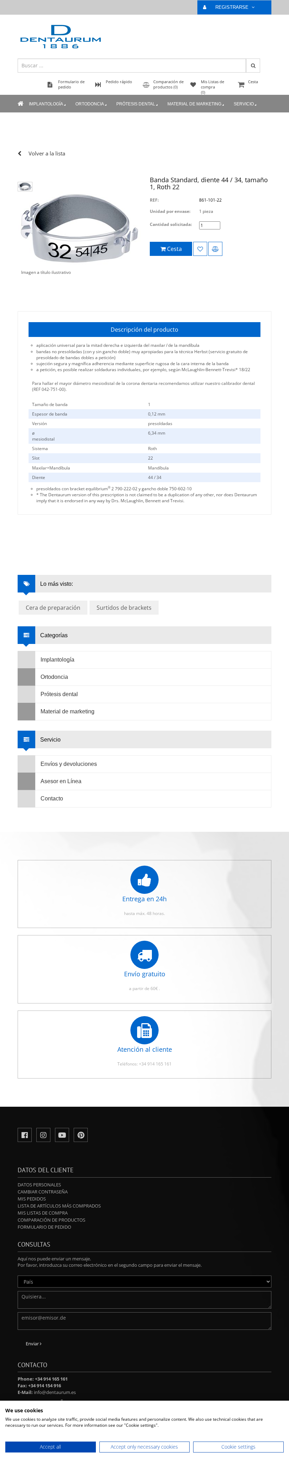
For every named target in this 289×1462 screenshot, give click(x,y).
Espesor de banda (49, 414)
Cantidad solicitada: (171, 224)
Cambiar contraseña (43, 1191)
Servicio (244, 104)
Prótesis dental (135, 104)
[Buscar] (253, 66)
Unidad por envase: (170, 211)
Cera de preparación (53, 608)
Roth (152, 449)
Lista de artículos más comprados (59, 1206)
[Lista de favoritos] (200, 249)
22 (150, 458)
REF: (154, 200)
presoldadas (160, 423)
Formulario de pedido (44, 1227)
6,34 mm (156, 433)
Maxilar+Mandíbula (51, 468)
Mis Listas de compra (43, 1213)
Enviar (33, 1343)
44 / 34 (154, 477)
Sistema (40, 449)
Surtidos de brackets (124, 608)
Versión (39, 423)
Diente (38, 477)
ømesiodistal (43, 436)
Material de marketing (194, 104)
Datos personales (39, 1184)
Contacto (52, 798)
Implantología (46, 104)
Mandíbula (158, 468)
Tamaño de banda (50, 404)
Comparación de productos (51, 1220)
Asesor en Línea (61, 781)
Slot (35, 458)
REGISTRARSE (232, 7)
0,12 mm (156, 414)
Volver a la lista (47, 153)
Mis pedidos (32, 1199)
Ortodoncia (89, 104)
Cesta (253, 81)
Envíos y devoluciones (69, 764)
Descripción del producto (144, 329)
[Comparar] (215, 249)
